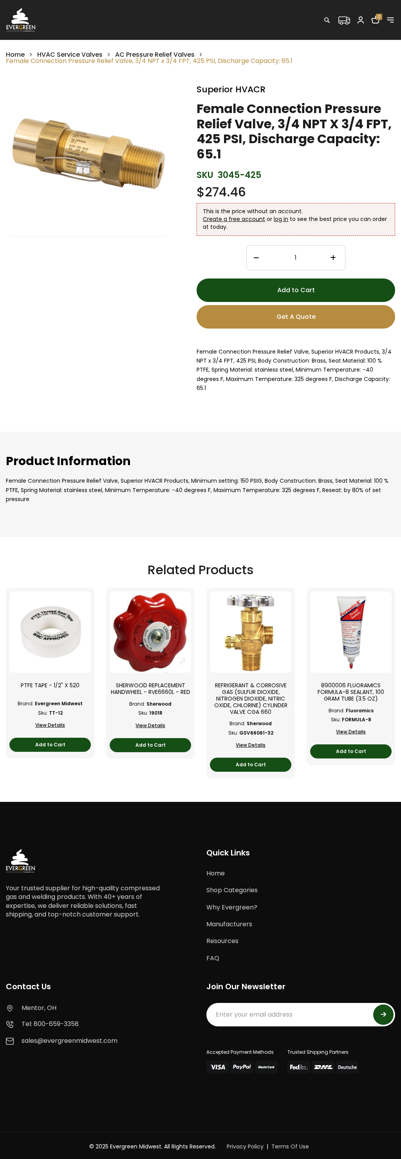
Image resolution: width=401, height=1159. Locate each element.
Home (15, 54)
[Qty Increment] (333, 258)
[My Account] (360, 19)
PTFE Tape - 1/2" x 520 (50, 685)
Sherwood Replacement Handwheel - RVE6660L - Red (150, 688)
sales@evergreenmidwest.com (69, 1040)
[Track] (344, 19)
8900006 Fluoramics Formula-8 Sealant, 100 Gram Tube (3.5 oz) (351, 692)
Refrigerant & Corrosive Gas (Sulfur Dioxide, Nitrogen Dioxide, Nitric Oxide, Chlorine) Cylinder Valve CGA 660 (250, 698)
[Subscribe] (383, 1014)
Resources (222, 940)
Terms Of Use (290, 1146)
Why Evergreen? (231, 907)
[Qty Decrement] (256, 258)
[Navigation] (390, 20)
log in (281, 219)
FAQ (212, 958)
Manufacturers (229, 924)
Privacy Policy (245, 1146)
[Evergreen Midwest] (20, 19)
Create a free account (234, 219)
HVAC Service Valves (70, 54)
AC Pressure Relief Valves (155, 54)
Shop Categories (232, 890)
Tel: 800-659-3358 (50, 1023)
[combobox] (352, 37)
